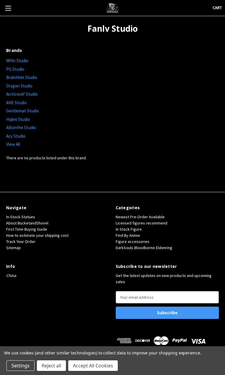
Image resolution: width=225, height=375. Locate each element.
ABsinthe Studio (21, 127)
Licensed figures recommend (141, 223)
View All (13, 144)
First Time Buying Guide (26, 229)
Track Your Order (20, 241)
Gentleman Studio (22, 111)
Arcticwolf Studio (22, 94)
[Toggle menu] (8, 8)
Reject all (51, 365)
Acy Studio (15, 136)
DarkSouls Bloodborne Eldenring (144, 247)
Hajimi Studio (18, 119)
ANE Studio (16, 102)
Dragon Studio (19, 86)
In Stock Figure (129, 229)
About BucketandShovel (27, 223)
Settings (20, 365)
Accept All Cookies (93, 365)
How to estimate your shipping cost (37, 235)
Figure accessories (132, 241)
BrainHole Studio (21, 77)
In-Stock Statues (20, 216)
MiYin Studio (17, 60)
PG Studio (15, 69)
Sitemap (13, 247)
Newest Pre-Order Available (140, 216)
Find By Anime (128, 235)
